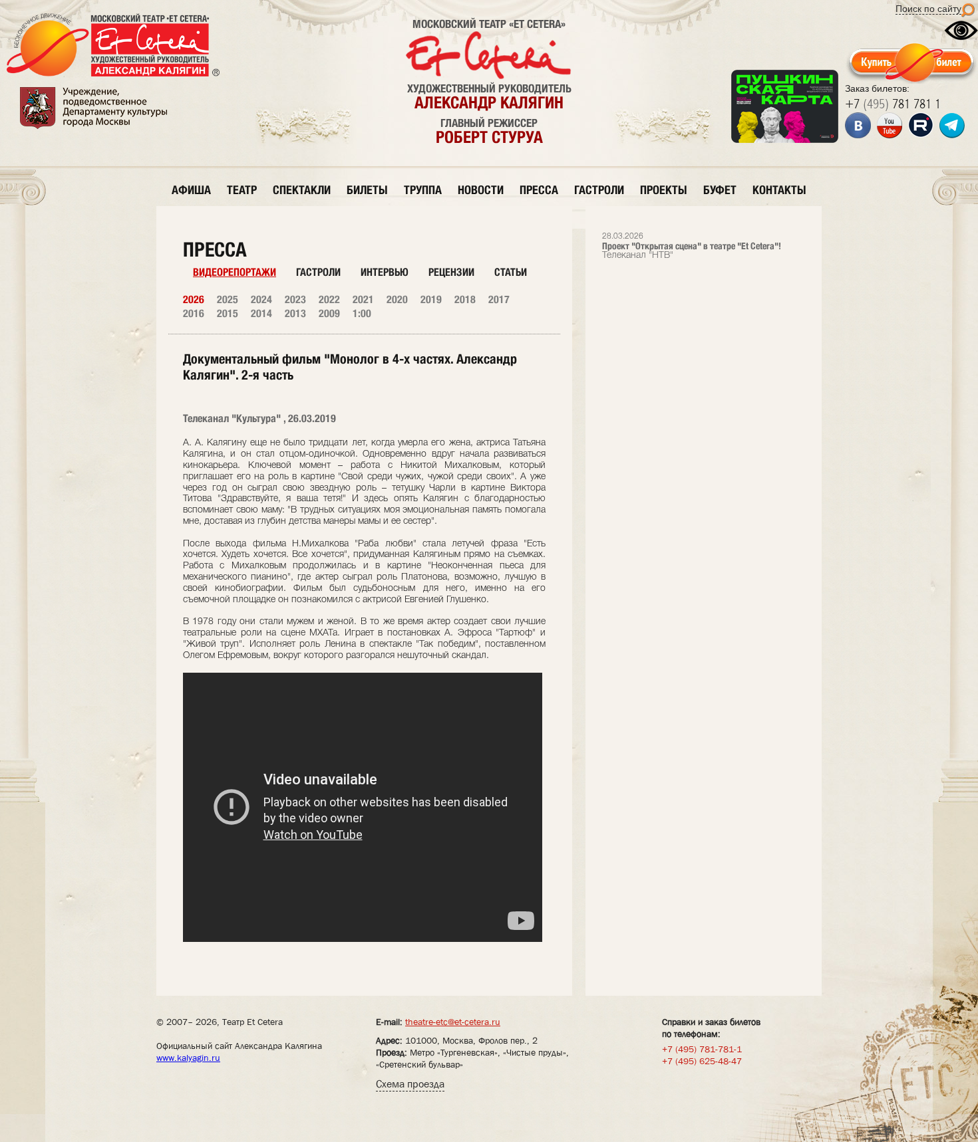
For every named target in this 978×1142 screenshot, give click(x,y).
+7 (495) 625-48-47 (702, 1061)
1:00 (362, 313)
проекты (663, 190)
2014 (261, 313)
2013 (295, 313)
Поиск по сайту (928, 8)
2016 (193, 313)
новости (481, 190)
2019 (431, 299)
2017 (499, 299)
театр (242, 190)
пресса (539, 190)
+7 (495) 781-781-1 (702, 1049)
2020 (397, 299)
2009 (329, 313)
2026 (193, 299)
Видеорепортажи (234, 272)
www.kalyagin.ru (188, 1058)
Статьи (510, 272)
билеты (367, 190)
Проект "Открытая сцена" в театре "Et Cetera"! (691, 246)
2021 (363, 299)
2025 (227, 299)
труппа (423, 190)
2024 (261, 299)
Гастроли (318, 272)
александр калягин (489, 102)
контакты (779, 190)
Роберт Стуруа (489, 137)
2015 (227, 313)
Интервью (384, 272)
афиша (191, 190)
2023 (295, 299)
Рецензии (451, 272)
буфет (719, 190)
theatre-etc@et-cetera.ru (452, 1022)
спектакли (302, 190)
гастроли (599, 190)
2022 (329, 299)
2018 (465, 299)
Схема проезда (410, 1084)
